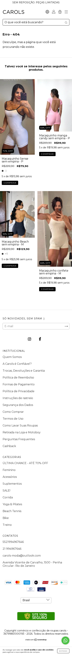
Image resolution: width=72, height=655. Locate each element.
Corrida (8, 497)
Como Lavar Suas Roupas (20, 425)
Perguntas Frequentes (19, 439)
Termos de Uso (13, 418)
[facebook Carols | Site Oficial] (40, 339)
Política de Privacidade (18, 391)
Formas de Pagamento (19, 384)
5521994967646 (13, 542)
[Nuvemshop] (36, 639)
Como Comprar (13, 411)
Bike (6, 518)
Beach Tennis (12, 511)
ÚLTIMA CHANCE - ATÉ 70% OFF (25, 463)
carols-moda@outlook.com (22, 555)
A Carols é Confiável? (17, 363)
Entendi (63, 651)
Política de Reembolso (18, 377)
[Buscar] (66, 22)
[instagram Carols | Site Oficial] (30, 339)
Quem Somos (12, 357)
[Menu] (66, 12)
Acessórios (10, 477)
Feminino (9, 470)
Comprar (9, 182)
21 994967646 (12, 548)
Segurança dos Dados (18, 405)
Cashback (9, 446)
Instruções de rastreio (18, 398)
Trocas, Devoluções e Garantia (24, 370)
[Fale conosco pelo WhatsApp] (65, 640)
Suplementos (12, 483)
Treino (7, 524)
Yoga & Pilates (12, 504)
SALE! (6, 490)
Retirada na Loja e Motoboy (22, 432)
